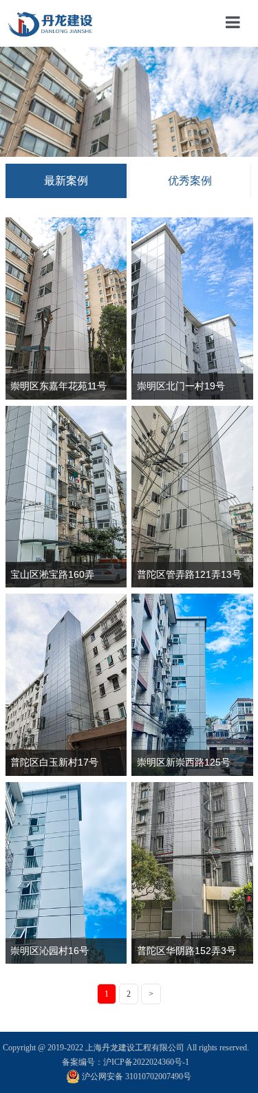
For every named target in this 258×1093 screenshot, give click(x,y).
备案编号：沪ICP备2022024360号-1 (125, 1062)
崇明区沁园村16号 (49, 950)
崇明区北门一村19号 (181, 385)
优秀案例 (190, 180)
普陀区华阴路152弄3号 (186, 950)
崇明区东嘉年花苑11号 (58, 385)
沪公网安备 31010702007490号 (136, 1076)
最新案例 (66, 180)
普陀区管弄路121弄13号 (189, 574)
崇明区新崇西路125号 (183, 762)
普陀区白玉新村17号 (54, 762)
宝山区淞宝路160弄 (52, 574)
